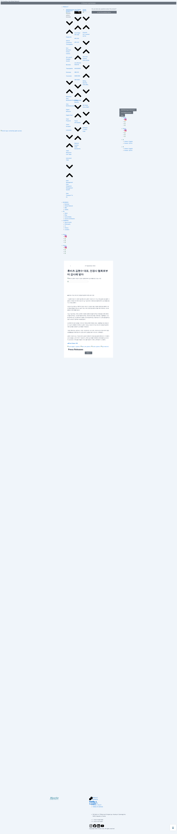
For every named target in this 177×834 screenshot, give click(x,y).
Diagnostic (69, 37)
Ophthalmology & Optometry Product (70, 11)
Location (67, 229)
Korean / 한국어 (128, 143)
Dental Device (84, 10)
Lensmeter (68, 130)
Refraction (68, 96)
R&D (66, 207)
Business (67, 204)
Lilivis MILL (85, 84)
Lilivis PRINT (86, 107)
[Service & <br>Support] (91, 798)
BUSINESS (65, 202)
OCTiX (84, 36)
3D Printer (85, 105)
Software (85, 127)
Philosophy (67, 224)
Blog (66, 215)
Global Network (69, 206)
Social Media (68, 217)
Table (67, 150)
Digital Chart (69, 115)
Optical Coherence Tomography (69, 42)
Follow (64, 234)
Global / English (128, 141)
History (66, 227)
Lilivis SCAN (86, 60)
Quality (66, 209)
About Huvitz (68, 222)
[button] (69, 28)
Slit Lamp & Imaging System (69, 59)
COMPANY (66, 220)
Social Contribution (70, 218)
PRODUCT (65, 6)
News (66, 213)
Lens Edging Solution (77, 10)
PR (63, 211)
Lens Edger (77, 33)
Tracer (76, 121)
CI (65, 226)
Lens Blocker (77, 63)
